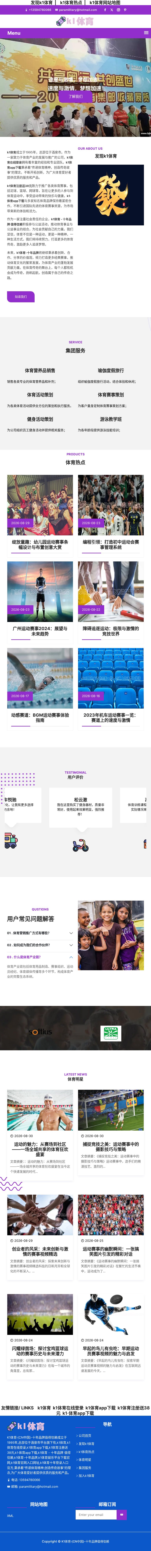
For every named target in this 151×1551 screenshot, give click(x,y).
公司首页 (85, 1436)
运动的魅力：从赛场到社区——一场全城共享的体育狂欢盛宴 (40, 1149)
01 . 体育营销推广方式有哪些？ (29, 933)
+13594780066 (40, 10)
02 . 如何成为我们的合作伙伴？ (29, 945)
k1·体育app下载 (78, 1413)
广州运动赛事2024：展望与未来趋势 (40, 631)
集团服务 (85, 1468)
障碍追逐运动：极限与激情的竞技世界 (111, 631)
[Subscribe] (122, 1515)
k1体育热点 (71, 2)
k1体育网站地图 (105, 2)
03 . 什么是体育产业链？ (24, 957)
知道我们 (21, 297)
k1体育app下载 (101, 1407)
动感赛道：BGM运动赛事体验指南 (40, 717)
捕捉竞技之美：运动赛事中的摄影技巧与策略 (111, 1147)
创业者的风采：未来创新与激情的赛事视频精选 (40, 1251)
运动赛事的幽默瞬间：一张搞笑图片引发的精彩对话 (111, 1251)
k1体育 (44, 1407)
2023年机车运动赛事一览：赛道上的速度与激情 (111, 717)
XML (10, 1516)
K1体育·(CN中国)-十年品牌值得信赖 (85, 1541)
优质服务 (88, 96)
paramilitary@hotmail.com (78, 10)
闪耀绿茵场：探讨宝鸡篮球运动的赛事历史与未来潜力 (40, 1351)
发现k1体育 (42, 2)
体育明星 (85, 1460)
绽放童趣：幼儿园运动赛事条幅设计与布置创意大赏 (40, 544)
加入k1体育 (86, 1476)
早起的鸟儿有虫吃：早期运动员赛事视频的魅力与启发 (111, 1351)
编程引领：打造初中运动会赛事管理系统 (111, 544)
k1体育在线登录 (68, 1407)
